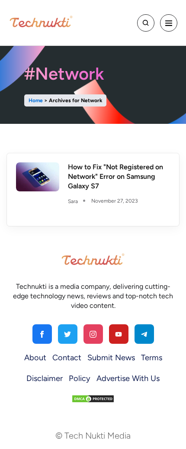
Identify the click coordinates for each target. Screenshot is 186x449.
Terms (151, 357)
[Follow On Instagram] (93, 334)
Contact (66, 357)
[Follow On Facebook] (42, 334)
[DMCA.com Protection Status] (93, 398)
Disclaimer (44, 378)
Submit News (111, 357)
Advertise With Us (128, 378)
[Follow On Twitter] (67, 334)
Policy (79, 378)
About (35, 357)
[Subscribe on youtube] (118, 334)
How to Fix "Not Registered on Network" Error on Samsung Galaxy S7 (115, 176)
